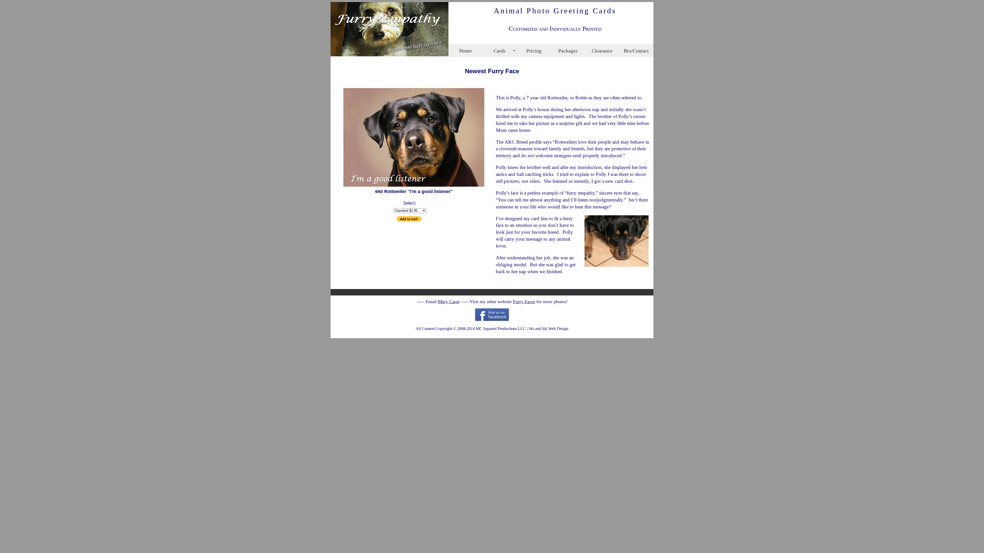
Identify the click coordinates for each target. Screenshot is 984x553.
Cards (500, 51)
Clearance (602, 51)
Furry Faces (524, 301)
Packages (568, 51)
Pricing (533, 51)
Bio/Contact (636, 51)
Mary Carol (448, 301)
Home (465, 51)
